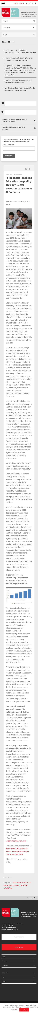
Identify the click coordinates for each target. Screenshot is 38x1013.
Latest (4, 981)
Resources (5, 961)
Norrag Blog (18, 174)
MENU (3, 3)
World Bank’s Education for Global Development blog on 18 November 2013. (17, 851)
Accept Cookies (24, 1009)
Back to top (32, 898)
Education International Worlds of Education (13, 128)
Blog (3, 977)
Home (4, 956)
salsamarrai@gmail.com (16, 840)
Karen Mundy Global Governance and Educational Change (14, 120)
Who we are (5, 965)
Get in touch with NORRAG (19, 936)
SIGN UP (22, 3)
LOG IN (16, 3)
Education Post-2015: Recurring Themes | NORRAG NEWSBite (17, 885)
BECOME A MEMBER (19, 947)
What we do (5, 973)
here (15, 1010)
